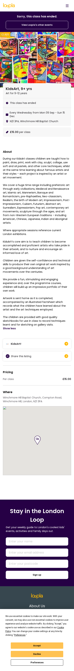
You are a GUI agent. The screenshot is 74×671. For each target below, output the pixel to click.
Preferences (37, 662)
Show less (9, 328)
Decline (37, 654)
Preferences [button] (20, 635)
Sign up (37, 574)
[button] (37, 440)
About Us (37, 605)
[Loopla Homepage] (9, 5)
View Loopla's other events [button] (37, 24)
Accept (37, 645)
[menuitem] (67, 6)
